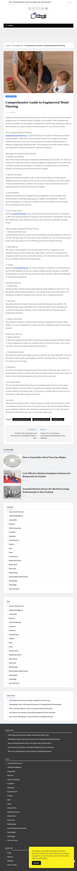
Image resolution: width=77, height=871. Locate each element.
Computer (12, 532)
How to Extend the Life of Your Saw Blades (44, 457)
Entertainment (14, 540)
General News (13, 556)
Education (12, 536)
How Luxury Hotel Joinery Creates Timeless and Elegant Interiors (31, 717)
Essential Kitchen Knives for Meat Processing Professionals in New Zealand (46, 490)
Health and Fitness (15, 560)
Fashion (11, 544)
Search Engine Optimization (18, 577)
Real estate (12, 569)
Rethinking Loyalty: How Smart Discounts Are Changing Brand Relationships (35, 704)
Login (9, 853)
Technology (13, 585)
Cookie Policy (42, 858)
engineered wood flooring (41, 419)
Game (11, 552)
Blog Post (10, 861)
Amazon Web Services (16, 512)
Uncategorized (17, 45)
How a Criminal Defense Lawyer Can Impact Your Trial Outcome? (30, 2)
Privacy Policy (12, 865)
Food (10, 548)
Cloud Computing (15, 528)
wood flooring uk (58, 419)
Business (12, 524)
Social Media (13, 581)
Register (10, 857)
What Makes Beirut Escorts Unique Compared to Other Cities (29, 700)
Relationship (13, 573)
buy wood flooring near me (22, 419)
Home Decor (11, 96)
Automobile (13, 520)
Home (8, 45)
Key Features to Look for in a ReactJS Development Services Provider (32, 713)
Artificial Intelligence (16, 516)
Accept (36, 863)
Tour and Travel (14, 589)
